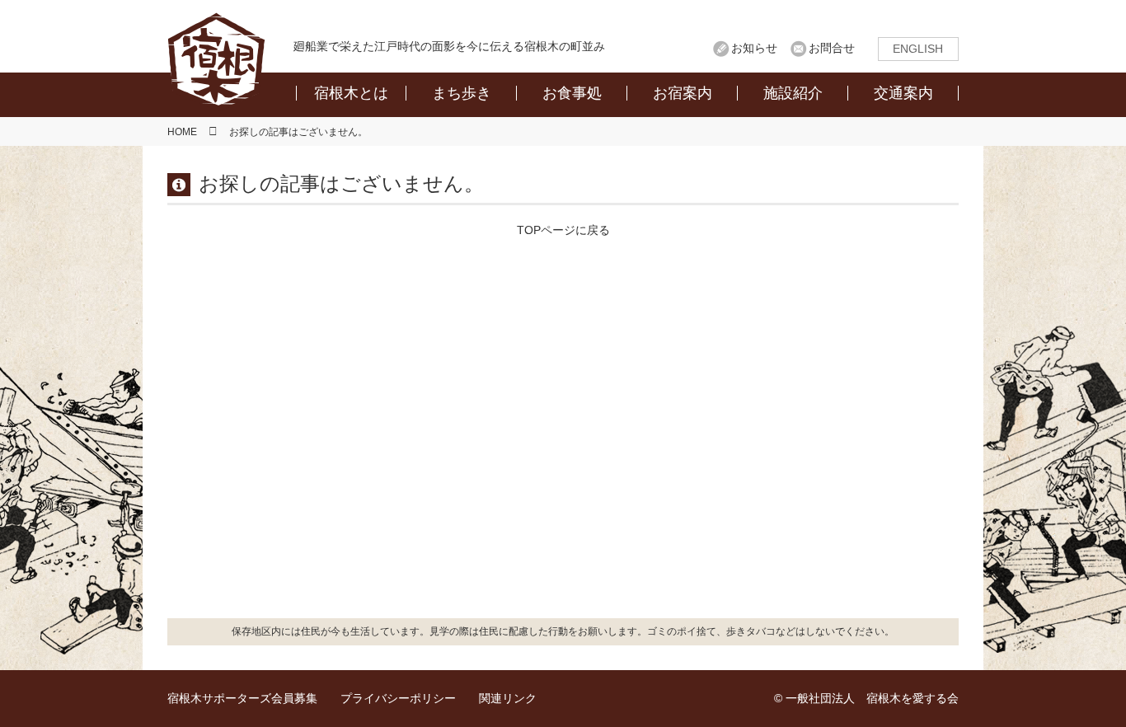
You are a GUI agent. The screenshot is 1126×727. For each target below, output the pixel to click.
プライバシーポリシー (398, 698)
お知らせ (754, 47)
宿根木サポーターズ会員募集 (242, 698)
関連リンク (508, 698)
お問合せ (832, 47)
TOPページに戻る (563, 230)
